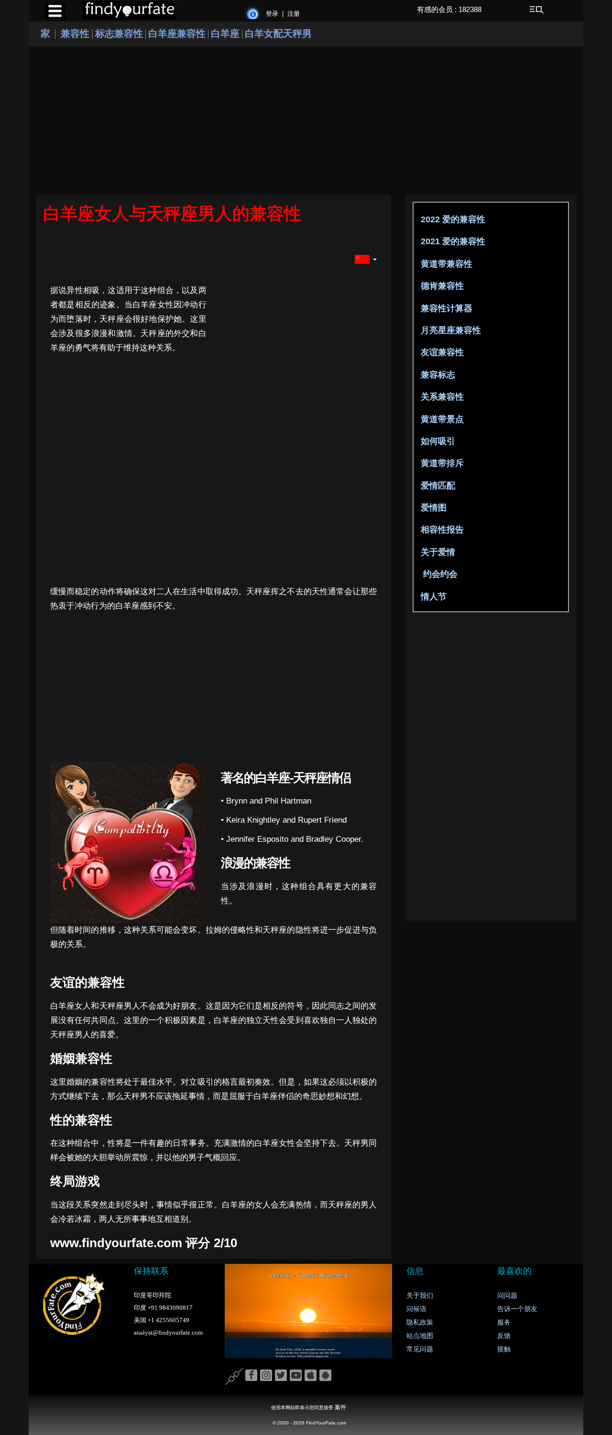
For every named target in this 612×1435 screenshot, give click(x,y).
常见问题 (419, 1349)
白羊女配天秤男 (278, 33)
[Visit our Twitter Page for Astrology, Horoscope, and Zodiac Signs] (280, 1376)
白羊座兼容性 (177, 33)
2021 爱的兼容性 (451, 241)
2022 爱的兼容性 (451, 219)
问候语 (416, 1309)
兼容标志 (436, 375)
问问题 (507, 1295)
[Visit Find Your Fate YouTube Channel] (295, 1376)
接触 (504, 1349)
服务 (504, 1322)
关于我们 (419, 1295)
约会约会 (438, 574)
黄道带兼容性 (445, 264)
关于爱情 (436, 552)
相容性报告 (441, 529)
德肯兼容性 (441, 286)
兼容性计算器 (445, 308)
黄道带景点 (441, 419)
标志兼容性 (119, 33)
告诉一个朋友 (517, 1309)
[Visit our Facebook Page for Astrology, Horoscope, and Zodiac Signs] (251, 1376)
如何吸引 (436, 441)
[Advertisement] (306, 120)
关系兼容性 (441, 397)
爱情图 (432, 507)
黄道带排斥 (441, 463)
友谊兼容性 (441, 352)
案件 (340, 1407)
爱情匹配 (436, 485)
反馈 (504, 1335)
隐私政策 (419, 1322)
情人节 (432, 596)
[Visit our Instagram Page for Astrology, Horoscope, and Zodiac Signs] (266, 1376)
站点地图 (419, 1335)
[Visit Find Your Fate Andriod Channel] (325, 1376)
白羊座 (225, 33)
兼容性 (75, 33)
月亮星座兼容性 (449, 330)
